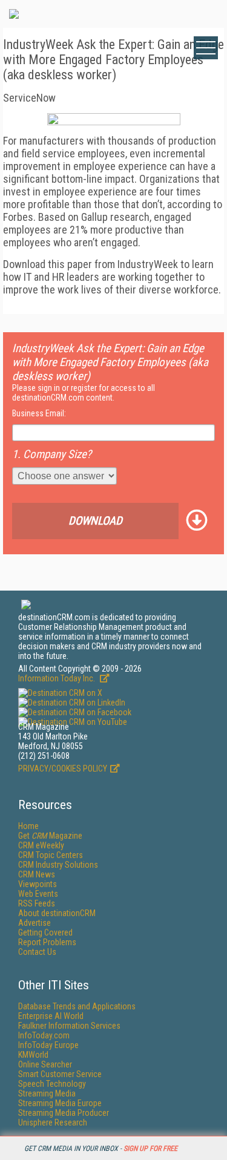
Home (28, 826)
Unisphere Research (52, 1122)
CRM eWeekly (41, 845)
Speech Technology (52, 1084)
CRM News (36, 874)
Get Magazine (50, 836)
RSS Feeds (36, 903)
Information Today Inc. (57, 678)
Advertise (34, 923)
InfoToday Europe (48, 1045)
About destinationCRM (57, 913)
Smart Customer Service (60, 1074)
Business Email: (39, 413)
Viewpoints (37, 884)
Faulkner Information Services (69, 1026)
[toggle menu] (206, 47)
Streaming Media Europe (60, 1103)
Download (95, 521)
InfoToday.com (44, 1035)
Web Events (38, 894)
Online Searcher (45, 1064)
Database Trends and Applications (77, 1006)
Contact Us (37, 952)
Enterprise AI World (51, 1016)
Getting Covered (45, 932)
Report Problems (47, 942)
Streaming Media (47, 1093)
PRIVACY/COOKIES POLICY (62, 768)
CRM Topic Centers (50, 855)
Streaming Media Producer (63, 1113)
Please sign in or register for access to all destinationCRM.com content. (83, 392)
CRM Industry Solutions (58, 865)
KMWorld (33, 1055)
